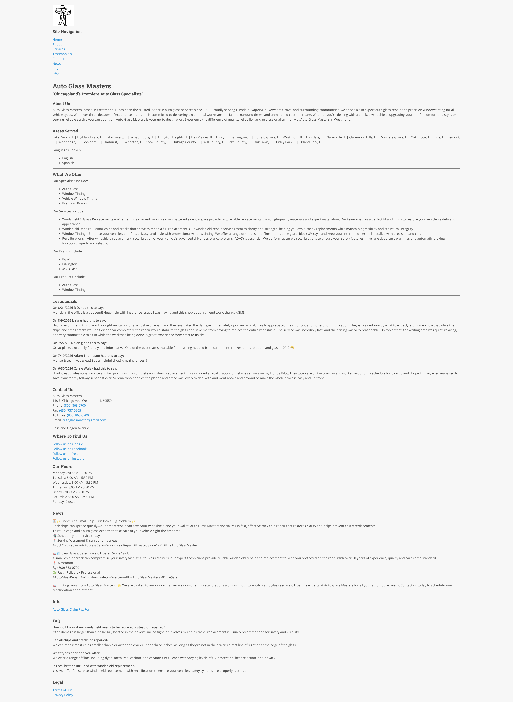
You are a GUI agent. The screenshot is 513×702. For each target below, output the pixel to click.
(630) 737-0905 (70, 410)
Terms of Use (63, 690)
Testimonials (62, 54)
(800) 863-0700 (75, 405)
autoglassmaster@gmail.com (84, 420)
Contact (58, 58)
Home (57, 39)
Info (55, 68)
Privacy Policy (63, 695)
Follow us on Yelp (66, 453)
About (57, 44)
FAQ (56, 73)
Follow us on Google (68, 444)
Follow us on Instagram (70, 458)
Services (59, 49)
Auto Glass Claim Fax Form (73, 609)
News (57, 63)
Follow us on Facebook (70, 449)
